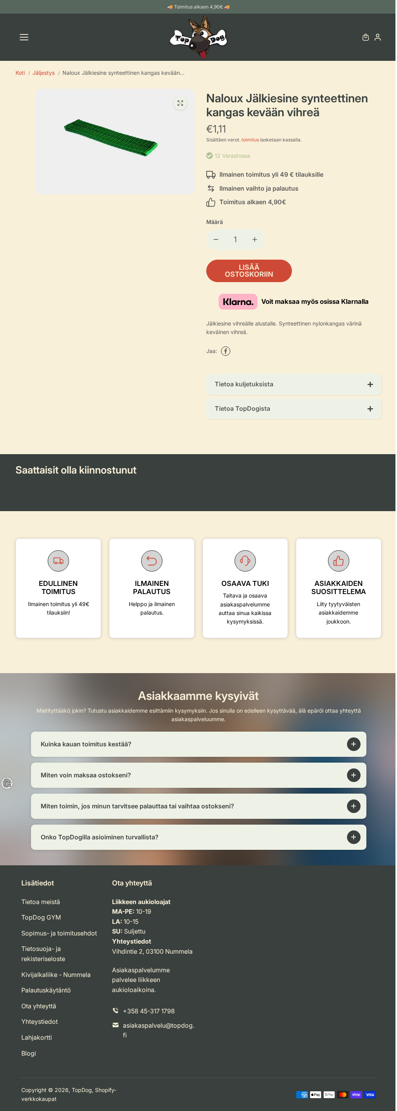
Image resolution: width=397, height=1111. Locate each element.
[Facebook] (225, 351)
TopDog (82, 1090)
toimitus (250, 140)
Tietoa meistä (40, 902)
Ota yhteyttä (38, 1006)
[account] (377, 37)
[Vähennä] (216, 239)
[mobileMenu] (24, 37)
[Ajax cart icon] (365, 37)
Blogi (28, 1053)
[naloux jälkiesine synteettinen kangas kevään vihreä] (180, 103)
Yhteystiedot (39, 1021)
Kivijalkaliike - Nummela (56, 974)
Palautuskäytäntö (46, 990)
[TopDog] (198, 37)
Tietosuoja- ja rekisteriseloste (43, 954)
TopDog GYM (41, 917)
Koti (20, 72)
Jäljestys (44, 72)
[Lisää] (254, 239)
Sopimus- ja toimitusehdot (59, 933)
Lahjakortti (36, 1037)
